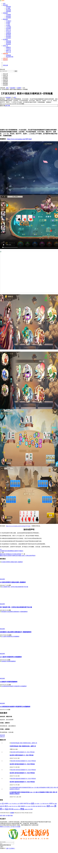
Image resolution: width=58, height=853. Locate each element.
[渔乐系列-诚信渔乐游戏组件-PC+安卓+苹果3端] (23, 778)
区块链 (37, 803)
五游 (18, 803)
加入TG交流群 (16, 826)
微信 (54, 803)
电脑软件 (8, 47)
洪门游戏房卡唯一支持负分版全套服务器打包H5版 (16, 607)
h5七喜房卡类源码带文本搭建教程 (11, 657)
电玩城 (11, 809)
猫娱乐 (21, 550)
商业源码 (8, 36)
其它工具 (8, 52)
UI (8, 803)
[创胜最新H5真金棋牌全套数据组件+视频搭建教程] (14, 611)
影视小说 (8, 30)
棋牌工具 (8, 50)
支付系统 (33, 806)
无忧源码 (12, 812)
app (1, 803)
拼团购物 (8, 55)
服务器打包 (40, 806)
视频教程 (26, 809)
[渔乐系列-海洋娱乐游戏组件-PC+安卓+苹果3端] (23, 760)
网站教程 (8, 44)
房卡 (6, 806)
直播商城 (8, 33)
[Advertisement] (29, 116)
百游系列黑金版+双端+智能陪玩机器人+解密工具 (23, 746)
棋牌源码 (8, 6)
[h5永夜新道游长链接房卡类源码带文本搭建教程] (13, 686)
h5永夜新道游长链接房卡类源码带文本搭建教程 (15, 706)
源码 (16, 550)
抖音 (15, 806)
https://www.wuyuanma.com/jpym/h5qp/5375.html (18, 526)
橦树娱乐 (12, 550)
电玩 (6, 809)
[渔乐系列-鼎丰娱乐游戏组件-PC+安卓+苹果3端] (23, 769)
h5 (3, 803)
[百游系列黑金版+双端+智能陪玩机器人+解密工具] (23, 743)
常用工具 (5, 45)
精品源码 (5, 5)
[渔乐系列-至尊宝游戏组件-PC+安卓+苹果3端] (22, 752)
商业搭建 (8, 9)
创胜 (32, 803)
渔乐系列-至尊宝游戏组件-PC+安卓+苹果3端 (21, 755)
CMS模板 (8, 27)
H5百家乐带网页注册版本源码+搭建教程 (13, 582)
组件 (19, 809)
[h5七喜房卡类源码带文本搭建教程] (9, 636)
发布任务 (2, 735)
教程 (36, 806)
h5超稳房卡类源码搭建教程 (8, 681)
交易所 (21, 803)
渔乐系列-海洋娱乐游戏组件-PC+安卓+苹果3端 (22, 764)
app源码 (8, 25)
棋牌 (48, 806)
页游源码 (8, 17)
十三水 (40, 803)
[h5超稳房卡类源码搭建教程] (8, 661)
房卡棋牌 (9, 806)
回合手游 (46, 803)
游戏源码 (5, 13)
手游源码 (8, 14)
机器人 (44, 806)
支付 (26, 806)
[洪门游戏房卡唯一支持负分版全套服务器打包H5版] (14, 586)
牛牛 (18, 550)
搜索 (16, 71)
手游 (13, 806)
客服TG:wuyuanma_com (6, 826)
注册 (7, 848)
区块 (35, 803)
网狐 (22, 809)
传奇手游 (25, 803)
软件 (29, 809)
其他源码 (8, 38)
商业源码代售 (9, 56)
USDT (11, 803)
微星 (56, 803)
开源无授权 (7, 550)
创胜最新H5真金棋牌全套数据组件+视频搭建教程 (15, 632)
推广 (15, 97)
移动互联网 (16, 809)
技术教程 (5, 39)
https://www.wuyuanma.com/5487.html (19, 139)
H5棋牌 (2, 550)
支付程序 (29, 806)
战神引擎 (2, 806)
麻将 (31, 809)
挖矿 (17, 806)
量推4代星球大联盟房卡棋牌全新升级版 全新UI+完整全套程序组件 (17, 555)
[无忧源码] (2, 1)
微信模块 (8, 34)
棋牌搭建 (8, 41)
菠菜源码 (8, 11)
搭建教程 (23, 806)
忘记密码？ (12, 848)
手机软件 (8, 48)
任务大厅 (2, 736)
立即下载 (7, 105)
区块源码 (8, 28)
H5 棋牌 (8, 8)
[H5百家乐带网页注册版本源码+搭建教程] (11, 562)
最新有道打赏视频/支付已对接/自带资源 (10, 554)
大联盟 (51, 803)
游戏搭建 (8, 42)
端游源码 (8, 16)
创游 (30, 803)
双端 (43, 803)
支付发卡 (8, 31)
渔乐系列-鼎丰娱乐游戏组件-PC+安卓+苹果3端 (22, 773)
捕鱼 (19, 806)
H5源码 (8, 23)
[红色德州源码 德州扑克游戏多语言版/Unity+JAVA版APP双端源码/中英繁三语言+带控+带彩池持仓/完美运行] (34, 789)
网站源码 (5, 19)
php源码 (8, 22)
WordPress (8, 20)
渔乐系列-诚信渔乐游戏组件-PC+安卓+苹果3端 (22, 781)
